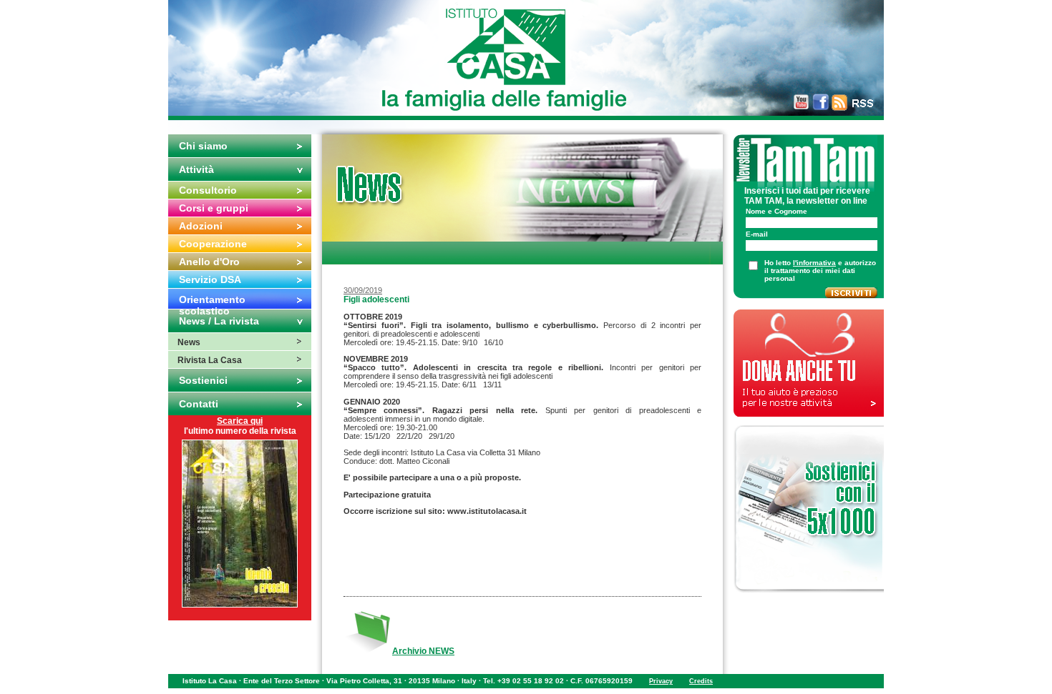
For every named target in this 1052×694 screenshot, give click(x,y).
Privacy (661, 681)
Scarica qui (240, 421)
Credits (701, 681)
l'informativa (814, 263)
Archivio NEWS (423, 651)
